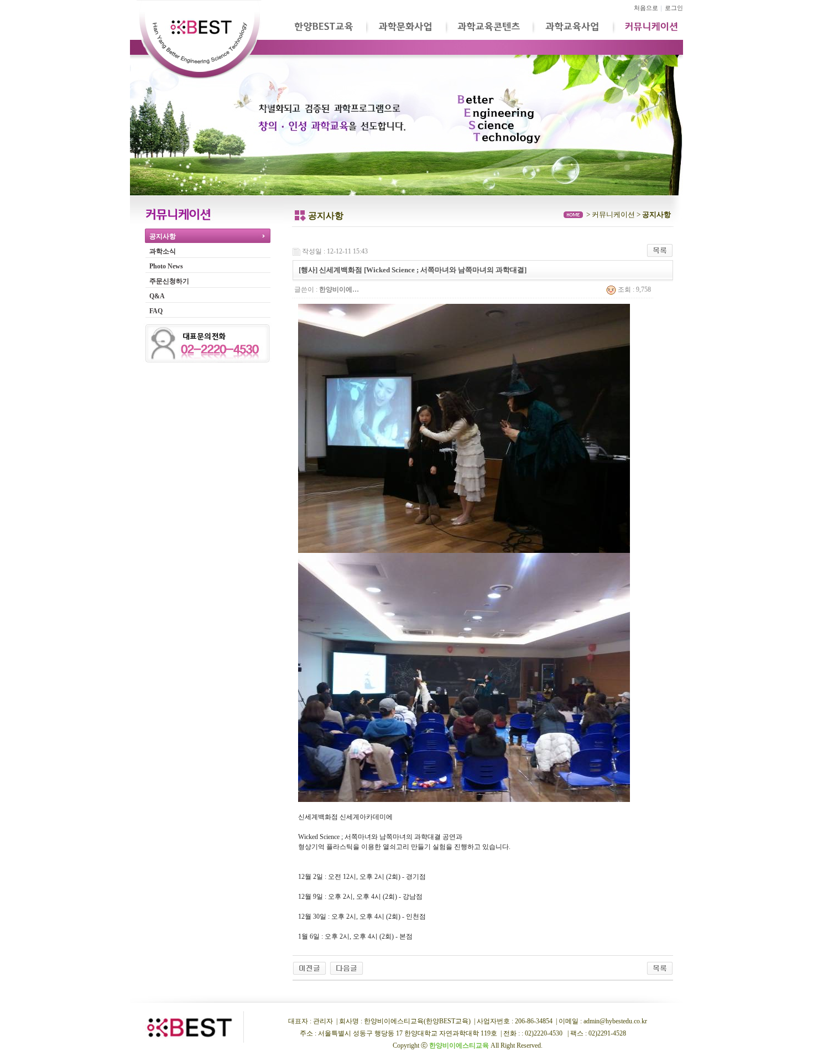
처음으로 (646, 8)
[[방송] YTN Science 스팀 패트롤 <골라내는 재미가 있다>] (309, 967)
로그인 (674, 8)
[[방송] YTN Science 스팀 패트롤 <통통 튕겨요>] (346, 967)
